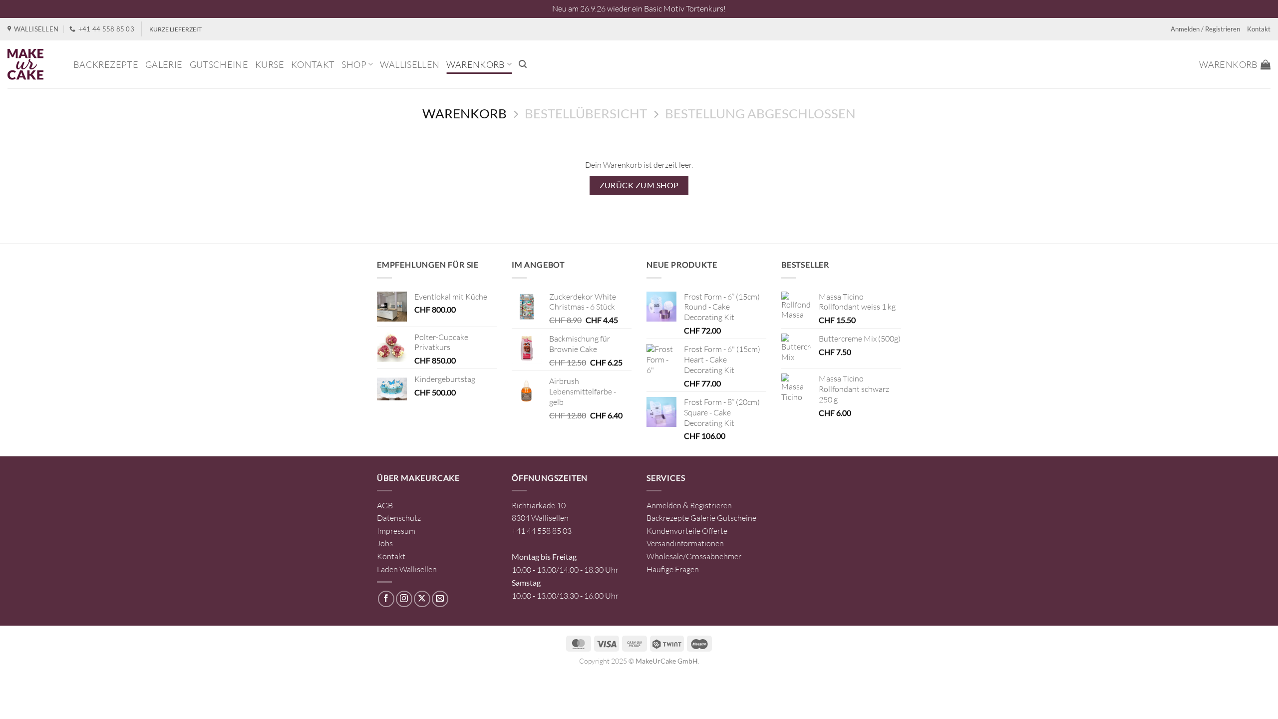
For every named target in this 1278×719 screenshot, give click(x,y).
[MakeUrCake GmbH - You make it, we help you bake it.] (32, 64)
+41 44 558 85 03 (542, 531)
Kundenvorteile (673, 531)
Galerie (164, 64)
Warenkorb (475, 64)
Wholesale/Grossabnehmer (693, 556)
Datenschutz (399, 518)
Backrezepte (105, 64)
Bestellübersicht (586, 113)
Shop (353, 64)
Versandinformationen (685, 543)
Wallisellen (409, 64)
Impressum (396, 531)
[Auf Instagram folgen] (404, 599)
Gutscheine (219, 64)
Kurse (269, 64)
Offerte (714, 531)
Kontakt (1259, 29)
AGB (385, 505)
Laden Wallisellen (407, 569)
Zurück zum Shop (639, 185)
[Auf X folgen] (422, 599)
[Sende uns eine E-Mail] (440, 599)
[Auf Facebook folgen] (386, 599)
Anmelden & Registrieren (689, 505)
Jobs (385, 543)
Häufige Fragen (672, 569)
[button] (523, 64)
